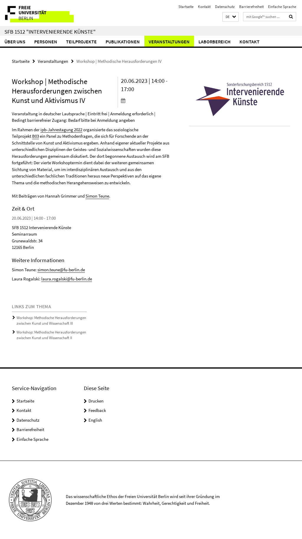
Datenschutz (225, 6)
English (95, 420)
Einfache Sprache (282, 6)
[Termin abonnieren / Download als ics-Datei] (145, 100)
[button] (230, 17)
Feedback (97, 410)
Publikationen (123, 42)
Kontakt (204, 6)
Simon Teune (97, 196)
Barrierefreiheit (251, 6)
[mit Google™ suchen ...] (291, 17)
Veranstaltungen (169, 42)
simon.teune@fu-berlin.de (61, 269)
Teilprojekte (81, 42)
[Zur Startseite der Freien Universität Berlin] (39, 13)
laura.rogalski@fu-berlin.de (66, 279)
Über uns (14, 42)
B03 (35, 136)
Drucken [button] (96, 401)
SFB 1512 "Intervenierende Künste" (50, 31)
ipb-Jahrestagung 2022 (61, 129)
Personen (45, 42)
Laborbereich (214, 42)
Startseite (185, 6)
